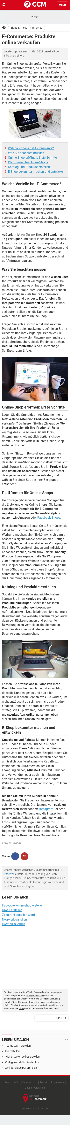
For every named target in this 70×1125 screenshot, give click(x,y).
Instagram (46, 809)
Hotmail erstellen (13, 924)
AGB (16, 1082)
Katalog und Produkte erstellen (29, 167)
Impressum (57, 1082)
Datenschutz (29, 1082)
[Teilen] (15, 856)
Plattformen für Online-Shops (28, 162)
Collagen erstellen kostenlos (22, 1062)
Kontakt (43, 1082)
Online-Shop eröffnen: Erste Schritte (32, 157)
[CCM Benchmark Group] (35, 1098)
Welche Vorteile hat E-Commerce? (31, 148)
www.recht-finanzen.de (35, 1108)
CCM (28, 995)
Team (8, 1082)
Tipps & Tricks (19, 27)
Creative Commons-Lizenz (33, 999)
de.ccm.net (37, 995)
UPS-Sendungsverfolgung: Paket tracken (49, 1018)
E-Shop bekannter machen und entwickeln (36, 171)
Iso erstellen (12, 1051)
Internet (37, 27)
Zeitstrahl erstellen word (18, 915)
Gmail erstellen (12, 910)
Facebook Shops (48, 517)
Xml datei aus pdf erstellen (21, 1067)
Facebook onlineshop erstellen (23, 905)
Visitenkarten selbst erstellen (22, 1056)
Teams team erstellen (18, 1045)
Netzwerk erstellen (14, 919)
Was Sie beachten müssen (26, 153)
